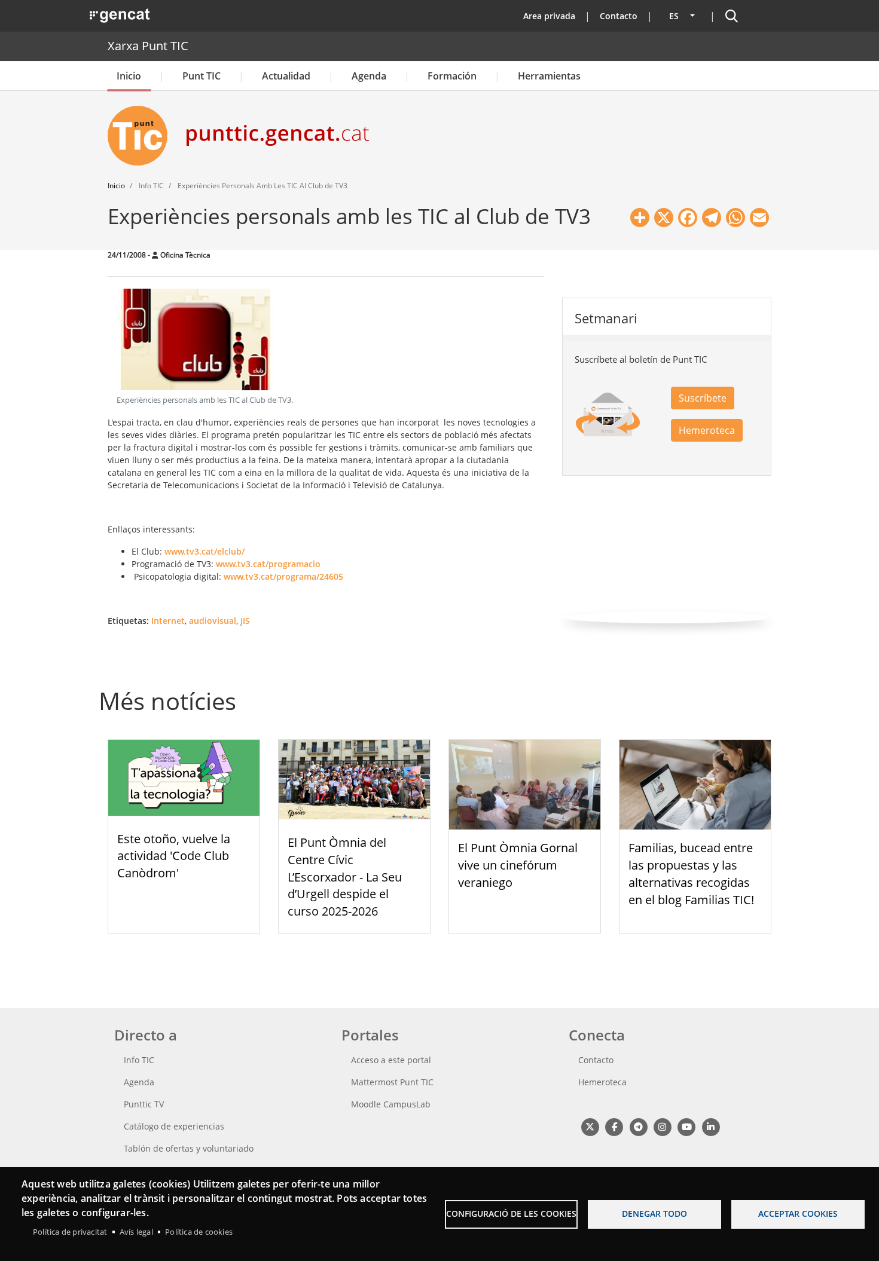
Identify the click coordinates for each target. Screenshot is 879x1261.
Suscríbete (703, 398)
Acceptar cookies (798, 1213)
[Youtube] (687, 1126)
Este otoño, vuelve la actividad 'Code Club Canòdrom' (173, 856)
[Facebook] (614, 1126)
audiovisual (212, 620)
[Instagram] (662, 1126)
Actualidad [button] (286, 75)
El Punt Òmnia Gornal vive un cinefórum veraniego (518, 865)
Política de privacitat (70, 1231)
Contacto (618, 16)
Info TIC (139, 1060)
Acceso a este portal (391, 1060)
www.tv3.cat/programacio (268, 564)
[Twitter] (590, 1126)
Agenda (369, 75)
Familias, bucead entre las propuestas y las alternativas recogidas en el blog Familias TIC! (691, 873)
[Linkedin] (711, 1126)
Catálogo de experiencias (174, 1126)
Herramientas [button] (549, 75)
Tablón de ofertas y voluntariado (189, 1148)
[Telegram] (638, 1126)
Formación (452, 75)
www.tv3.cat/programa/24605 (283, 576)
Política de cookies (199, 1231)
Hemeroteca (707, 430)
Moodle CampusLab (391, 1104)
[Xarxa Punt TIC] (142, 136)
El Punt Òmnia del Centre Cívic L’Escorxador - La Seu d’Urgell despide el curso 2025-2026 (345, 876)
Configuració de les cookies (511, 1213)
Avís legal (136, 1231)
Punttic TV (144, 1104)
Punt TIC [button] (201, 75)
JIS (245, 620)
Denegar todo (654, 1213)
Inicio (129, 75)
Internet (168, 620)
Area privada (549, 16)
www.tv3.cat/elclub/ (204, 551)
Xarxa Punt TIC (148, 46)
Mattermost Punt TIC (392, 1082)
